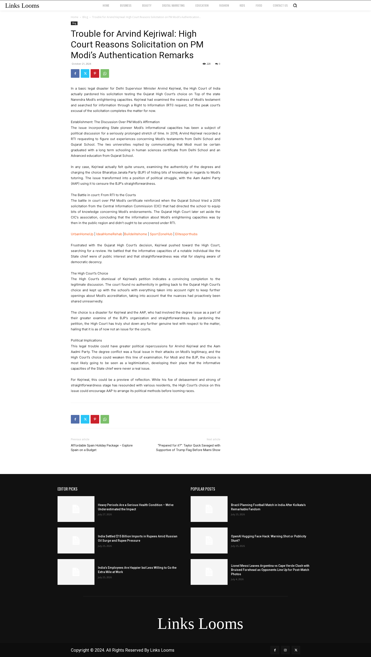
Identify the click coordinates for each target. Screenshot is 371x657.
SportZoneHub (161, 234)
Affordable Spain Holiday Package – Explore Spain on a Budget (102, 448)
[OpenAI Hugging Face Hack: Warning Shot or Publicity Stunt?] (209, 540)
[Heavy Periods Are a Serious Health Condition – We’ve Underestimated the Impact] (76, 509)
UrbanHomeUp (82, 234)
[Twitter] (85, 73)
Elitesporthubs (186, 234)
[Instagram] (285, 650)
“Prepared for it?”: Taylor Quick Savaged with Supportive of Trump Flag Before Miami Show (188, 448)
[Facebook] (75, 73)
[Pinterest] (95, 73)
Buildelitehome (135, 234)
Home (74, 17)
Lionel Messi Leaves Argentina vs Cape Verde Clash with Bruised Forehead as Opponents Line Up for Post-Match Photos (270, 570)
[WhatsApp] (104, 73)
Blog (85, 17)
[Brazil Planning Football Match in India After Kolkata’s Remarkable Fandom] (209, 509)
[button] (295, 5)
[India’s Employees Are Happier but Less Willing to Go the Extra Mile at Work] (76, 572)
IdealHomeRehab (109, 234)
